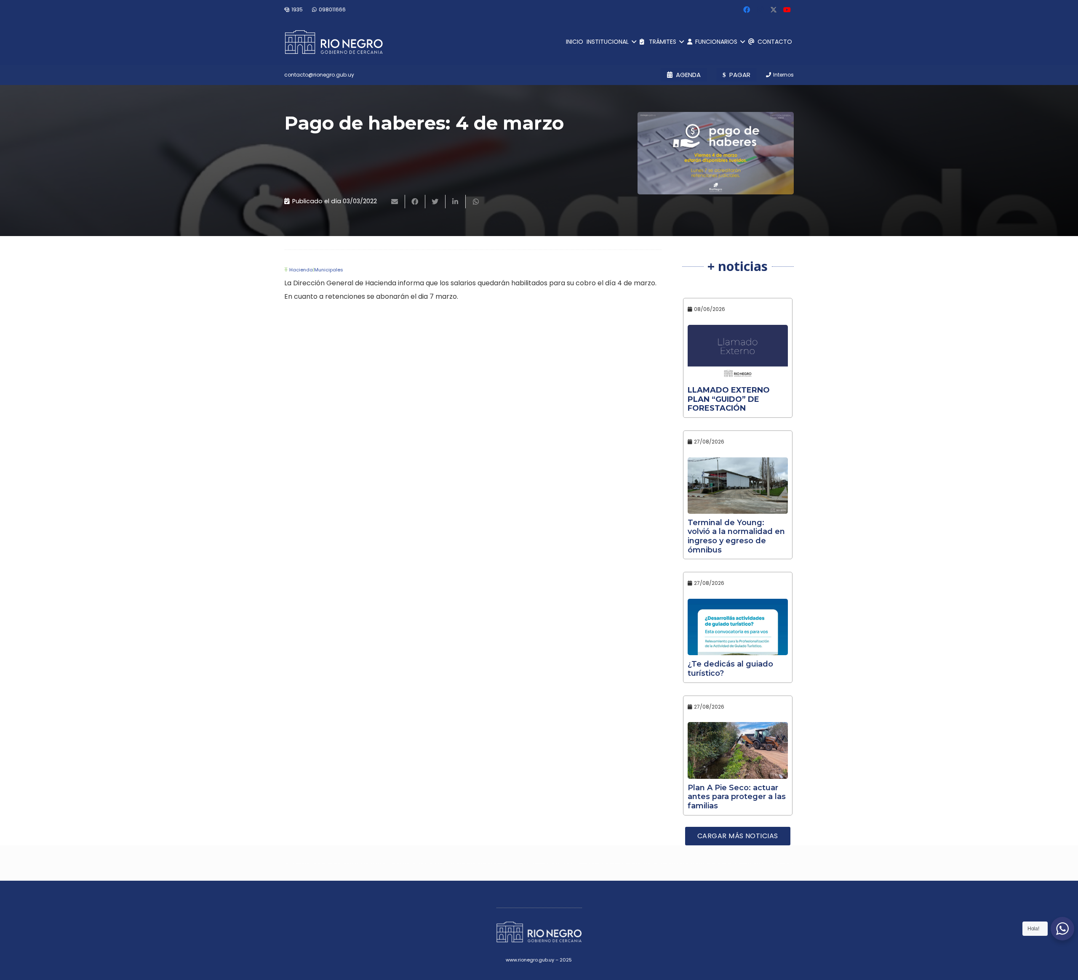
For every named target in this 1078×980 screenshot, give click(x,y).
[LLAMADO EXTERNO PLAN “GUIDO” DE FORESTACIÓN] (738, 353)
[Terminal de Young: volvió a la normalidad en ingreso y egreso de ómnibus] (738, 485)
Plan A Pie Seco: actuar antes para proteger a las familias (737, 796)
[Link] (333, 42)
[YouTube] (787, 9)
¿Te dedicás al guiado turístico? (730, 668)
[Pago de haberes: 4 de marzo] (716, 153)
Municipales (328, 269)
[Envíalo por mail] (395, 201)
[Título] (773, 9)
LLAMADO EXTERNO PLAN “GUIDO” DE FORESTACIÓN (729, 399)
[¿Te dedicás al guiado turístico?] (738, 627)
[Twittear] (435, 201)
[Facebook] (746, 9)
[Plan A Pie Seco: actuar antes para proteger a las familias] (738, 750)
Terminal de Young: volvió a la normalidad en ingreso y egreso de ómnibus (736, 536)
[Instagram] (760, 9)
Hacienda (301, 269)
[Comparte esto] (415, 201)
